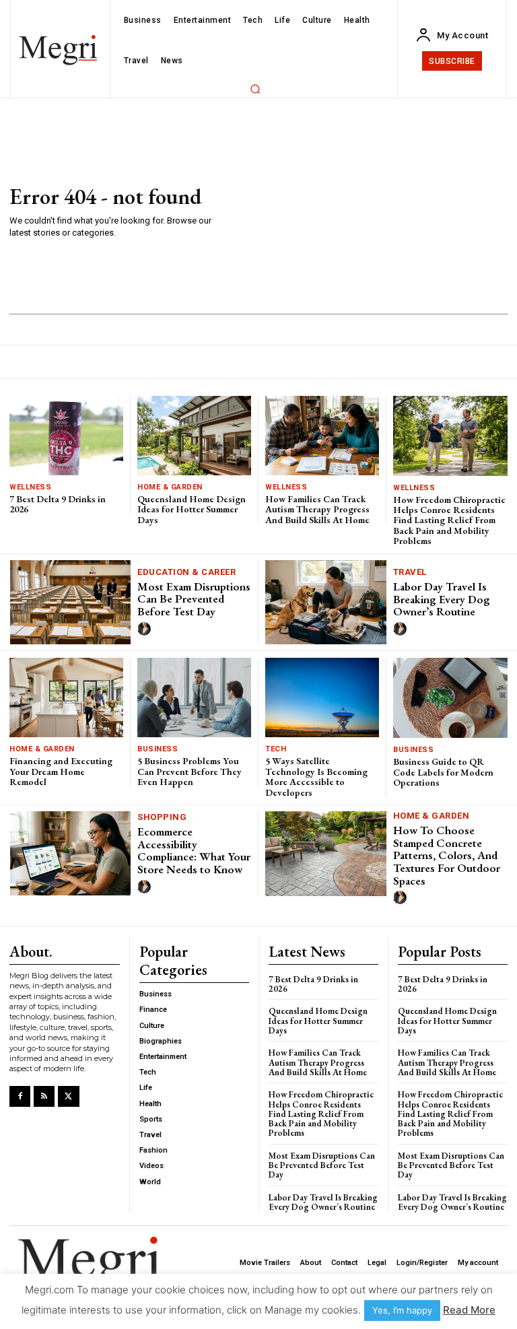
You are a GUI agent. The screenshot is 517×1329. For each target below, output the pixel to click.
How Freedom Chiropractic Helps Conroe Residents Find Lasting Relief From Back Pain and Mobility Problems (449, 520)
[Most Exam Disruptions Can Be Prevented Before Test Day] (70, 602)
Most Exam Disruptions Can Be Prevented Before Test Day (193, 599)
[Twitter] (68, 1096)
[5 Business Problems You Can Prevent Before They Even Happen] (194, 697)
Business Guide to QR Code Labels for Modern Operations (443, 771)
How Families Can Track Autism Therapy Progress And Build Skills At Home (317, 509)
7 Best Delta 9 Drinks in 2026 (57, 504)
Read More (469, 1309)
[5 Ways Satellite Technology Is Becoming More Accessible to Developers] (322, 697)
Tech (275, 749)
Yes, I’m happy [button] (402, 1310)
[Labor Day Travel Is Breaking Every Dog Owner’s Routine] (325, 602)
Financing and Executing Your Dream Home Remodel (60, 771)
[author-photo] (146, 629)
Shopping (161, 817)
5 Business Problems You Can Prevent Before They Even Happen (189, 771)
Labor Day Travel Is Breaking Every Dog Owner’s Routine (441, 599)
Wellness (30, 487)
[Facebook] (19, 1096)
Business (157, 749)
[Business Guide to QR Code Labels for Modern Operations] (450, 698)
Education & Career (186, 572)
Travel (410, 572)
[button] (255, 89)
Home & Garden (170, 487)
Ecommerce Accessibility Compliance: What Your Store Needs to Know (193, 850)
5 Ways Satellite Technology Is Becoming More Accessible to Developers (316, 776)
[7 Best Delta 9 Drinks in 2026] (66, 435)
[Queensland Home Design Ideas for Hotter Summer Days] (194, 435)
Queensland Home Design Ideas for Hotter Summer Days (191, 509)
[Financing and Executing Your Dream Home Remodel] (66, 697)
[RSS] (44, 1096)
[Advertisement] (362, 212)
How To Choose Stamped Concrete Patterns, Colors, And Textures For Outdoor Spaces (446, 855)
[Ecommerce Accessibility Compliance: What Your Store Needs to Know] (70, 853)
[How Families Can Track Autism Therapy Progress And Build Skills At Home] (322, 435)
